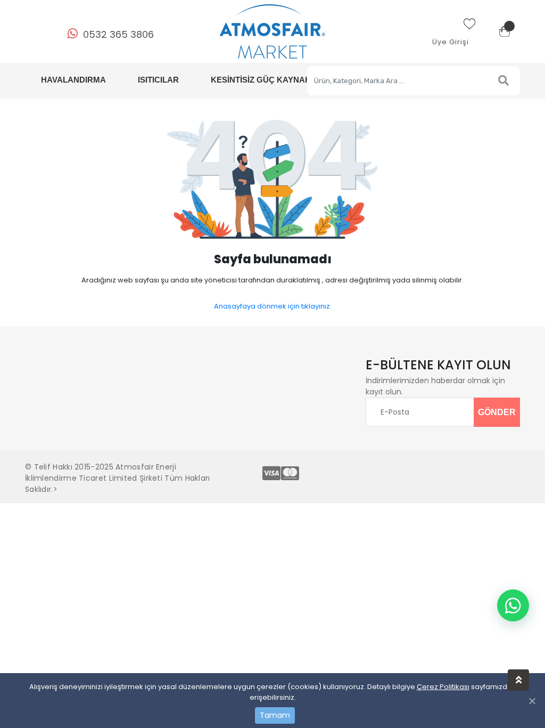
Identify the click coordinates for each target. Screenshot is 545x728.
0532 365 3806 (118, 34)
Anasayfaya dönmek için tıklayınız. (273, 306)
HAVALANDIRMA (73, 79)
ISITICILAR (158, 79)
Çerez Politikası (443, 687)
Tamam (275, 715)
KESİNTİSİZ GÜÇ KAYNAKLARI (270, 79)
